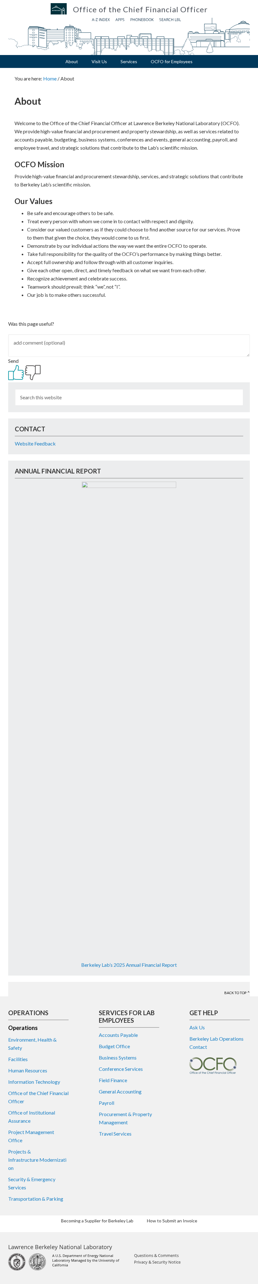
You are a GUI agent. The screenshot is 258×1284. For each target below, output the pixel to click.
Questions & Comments (156, 1255)
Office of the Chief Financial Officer (140, 9)
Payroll (106, 1103)
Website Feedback (35, 443)
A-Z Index (101, 19)
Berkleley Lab (59, 8)
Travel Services (115, 1134)
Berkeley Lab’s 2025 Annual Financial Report (129, 965)
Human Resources (27, 1070)
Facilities (18, 1059)
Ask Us (197, 1027)
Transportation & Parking (35, 1199)
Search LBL (170, 19)
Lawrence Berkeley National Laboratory (60, 1247)
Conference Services (121, 1069)
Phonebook (142, 19)
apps (120, 19)
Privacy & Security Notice (157, 1262)
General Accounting (120, 1091)
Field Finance (113, 1080)
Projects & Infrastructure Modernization (37, 1159)
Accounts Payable (118, 1035)
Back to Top (235, 993)
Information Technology (34, 1082)
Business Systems (118, 1057)
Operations (23, 1027)
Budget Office (114, 1046)
